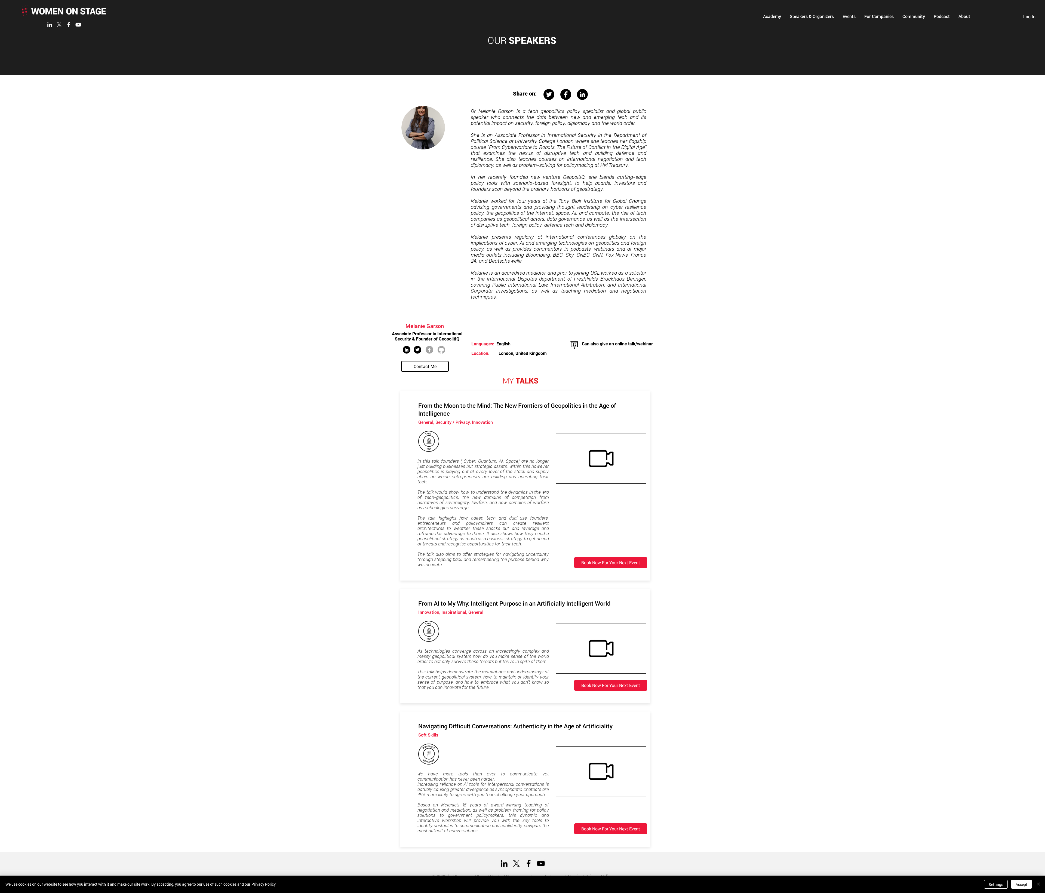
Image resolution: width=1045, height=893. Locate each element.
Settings (996, 884)
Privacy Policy (263, 884)
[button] (772, 16)
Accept (1021, 884)
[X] (59, 24)
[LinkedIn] (49, 24)
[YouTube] (78, 24)
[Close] (1038, 884)
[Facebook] (68, 24)
